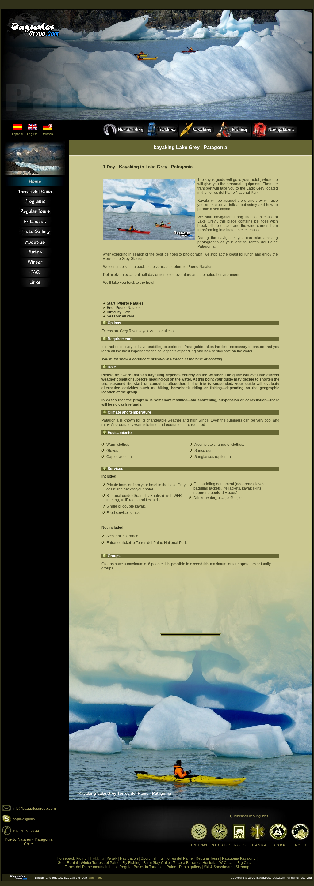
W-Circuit (227, 863)
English (32, 134)
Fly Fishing (131, 863)
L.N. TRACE (199, 845)
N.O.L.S (240, 845)
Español (17, 134)
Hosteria (208, 863)
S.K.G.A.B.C (221, 845)
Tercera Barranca (187, 863)
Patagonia (230, 858)
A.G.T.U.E (302, 845)
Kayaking (248, 858)
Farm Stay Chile (156, 863)
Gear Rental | (69, 863)
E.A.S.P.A (259, 845)
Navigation (129, 858)
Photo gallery (190, 867)
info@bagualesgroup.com (34, 808)
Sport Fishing (152, 858)
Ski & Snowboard (218, 867)
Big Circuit (246, 863)
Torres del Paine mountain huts (91, 867)
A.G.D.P (279, 845)
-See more (95, 877)
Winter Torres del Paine (100, 863)
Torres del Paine (179, 858)
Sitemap (242, 867)
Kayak (112, 858)
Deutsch (47, 134)
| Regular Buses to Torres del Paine (146, 867)
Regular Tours (207, 858)
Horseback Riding (72, 858)
